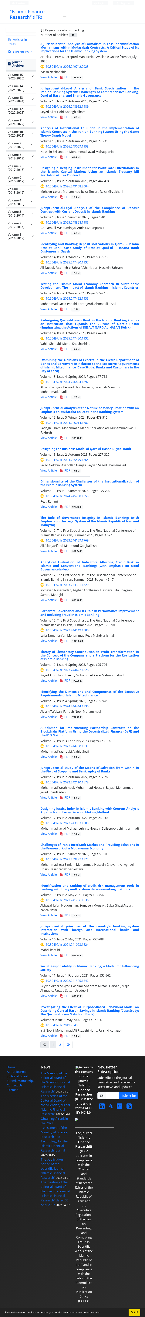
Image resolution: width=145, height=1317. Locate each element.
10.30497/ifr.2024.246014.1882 (67, 423)
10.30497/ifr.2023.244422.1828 (67, 670)
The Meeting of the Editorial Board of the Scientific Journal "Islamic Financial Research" (55, 1082)
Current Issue (22, 52)
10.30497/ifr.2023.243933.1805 (67, 823)
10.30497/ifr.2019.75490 (62, 1025)
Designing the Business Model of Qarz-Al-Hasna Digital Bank (85, 449)
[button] (102, 1313)
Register (125, 3)
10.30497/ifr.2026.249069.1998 (67, 146)
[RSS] (129, 1107)
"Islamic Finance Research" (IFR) (27, 14)
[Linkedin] (101, 1107)
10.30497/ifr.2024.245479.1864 (67, 460)
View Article (48, 77)
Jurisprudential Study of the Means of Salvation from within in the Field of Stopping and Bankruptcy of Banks (89, 769)
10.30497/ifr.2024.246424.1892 (67, 382)
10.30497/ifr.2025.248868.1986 (67, 222)
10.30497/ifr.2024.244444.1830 (67, 706)
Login (101, 3)
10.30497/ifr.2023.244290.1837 (67, 746)
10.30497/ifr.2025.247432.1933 (67, 298)
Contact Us (14, 1085)
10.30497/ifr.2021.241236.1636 (67, 900)
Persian (20, 3)
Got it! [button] (134, 1312)
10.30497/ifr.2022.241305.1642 (67, 981)
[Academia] (110, 1107)
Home (11, 1067)
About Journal (16, 1072)
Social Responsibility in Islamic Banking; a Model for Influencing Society (89, 968)
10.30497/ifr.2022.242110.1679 (67, 782)
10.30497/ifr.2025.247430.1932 (67, 338)
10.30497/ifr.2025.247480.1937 (67, 262)
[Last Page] (68, 1044)
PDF (73, 77)
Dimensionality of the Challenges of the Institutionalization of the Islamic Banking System (89, 483)
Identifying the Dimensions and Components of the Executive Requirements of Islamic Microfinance (89, 693)
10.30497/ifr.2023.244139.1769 (67, 540)
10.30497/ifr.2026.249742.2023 (67, 66)
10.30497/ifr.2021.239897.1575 (67, 859)
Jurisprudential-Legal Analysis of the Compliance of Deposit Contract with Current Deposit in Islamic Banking (89, 210)
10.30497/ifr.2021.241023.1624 (67, 944)
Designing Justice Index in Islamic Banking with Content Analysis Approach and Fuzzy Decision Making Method (89, 810)
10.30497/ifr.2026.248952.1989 (67, 106)
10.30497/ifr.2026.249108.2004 (67, 186)
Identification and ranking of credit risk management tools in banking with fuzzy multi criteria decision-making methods (89, 887)
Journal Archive (18, 64)
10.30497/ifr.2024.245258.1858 (67, 496)
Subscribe (129, 1096)
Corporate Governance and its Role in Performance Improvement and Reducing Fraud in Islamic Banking (89, 613)
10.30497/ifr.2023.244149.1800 (67, 630)
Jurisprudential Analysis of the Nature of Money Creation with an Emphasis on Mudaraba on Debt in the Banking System (89, 410)
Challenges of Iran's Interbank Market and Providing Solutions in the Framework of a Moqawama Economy (89, 846)
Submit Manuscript (20, 1081)
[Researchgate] (119, 1107)
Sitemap (13, 1090)
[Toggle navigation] (64, 15)
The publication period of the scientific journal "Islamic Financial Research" (53, 1168)
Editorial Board (17, 1076)
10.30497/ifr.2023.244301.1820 (67, 585)
